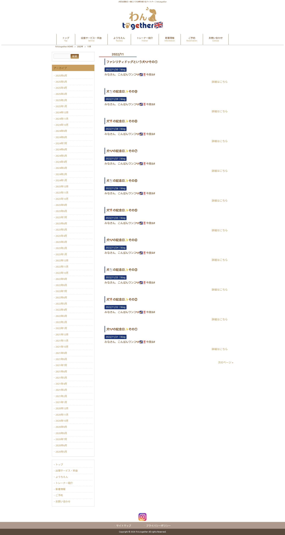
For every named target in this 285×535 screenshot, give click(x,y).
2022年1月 (61, 328)
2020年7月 (61, 439)
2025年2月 (61, 100)
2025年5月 (61, 81)
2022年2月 (61, 322)
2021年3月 (61, 389)
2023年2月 (61, 248)
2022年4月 (61, 309)
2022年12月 (62, 260)
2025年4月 (61, 87)
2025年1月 (61, 106)
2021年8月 (61, 359)
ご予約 (59, 495)
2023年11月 (62, 192)
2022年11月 (62, 266)
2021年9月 (61, 353)
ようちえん (62, 477)
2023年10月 (62, 198)
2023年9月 (61, 205)
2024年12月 (62, 112)
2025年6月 (61, 75)
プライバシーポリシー (158, 525)
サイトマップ (123, 525)
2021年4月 (61, 383)
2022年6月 (61, 297)
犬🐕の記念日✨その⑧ (121, 121)
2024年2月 (61, 174)
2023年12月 (62, 186)
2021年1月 (61, 402)
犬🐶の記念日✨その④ (121, 240)
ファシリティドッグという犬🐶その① (132, 61)
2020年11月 (62, 414)
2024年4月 (61, 161)
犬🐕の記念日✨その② (121, 299)
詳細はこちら (220, 81)
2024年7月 (61, 143)
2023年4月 (61, 235)
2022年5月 (61, 303)
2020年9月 (61, 426)
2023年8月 (61, 211)
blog (123, 69)
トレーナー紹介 (64, 483)
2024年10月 (62, 124)
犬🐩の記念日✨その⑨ (121, 91)
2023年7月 (61, 217)
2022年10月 (62, 272)
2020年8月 (61, 433)
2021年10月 (62, 346)
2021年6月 (61, 371)
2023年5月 (61, 229)
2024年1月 (61, 180)
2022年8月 (61, 285)
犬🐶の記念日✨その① (121, 329)
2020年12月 (62, 408)
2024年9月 (61, 131)
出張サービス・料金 (67, 470)
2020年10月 (62, 420)
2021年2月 (61, 396)
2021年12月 (62, 334)
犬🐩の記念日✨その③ (121, 269)
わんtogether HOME (64, 47)
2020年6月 (61, 445)
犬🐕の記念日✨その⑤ (121, 210)
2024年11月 (62, 118)
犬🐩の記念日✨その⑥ (121, 180)
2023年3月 (61, 242)
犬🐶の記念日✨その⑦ (121, 151)
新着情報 (60, 489)
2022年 (80, 47)
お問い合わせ (63, 501)
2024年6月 (61, 149)
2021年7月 (61, 365)
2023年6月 (61, 223)
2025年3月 (61, 94)
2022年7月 (61, 291)
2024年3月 (61, 168)
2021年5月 (61, 377)
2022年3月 (61, 316)
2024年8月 (61, 137)
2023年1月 (61, 254)
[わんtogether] (142, 28)
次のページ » (225, 362)
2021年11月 (62, 340)
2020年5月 (61, 451)
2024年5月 (61, 155)
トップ (59, 464)
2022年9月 (61, 279)
